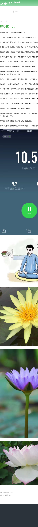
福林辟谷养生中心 (8, 492)
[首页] (13, 5)
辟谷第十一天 (7, 495)
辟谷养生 (6, 21)
